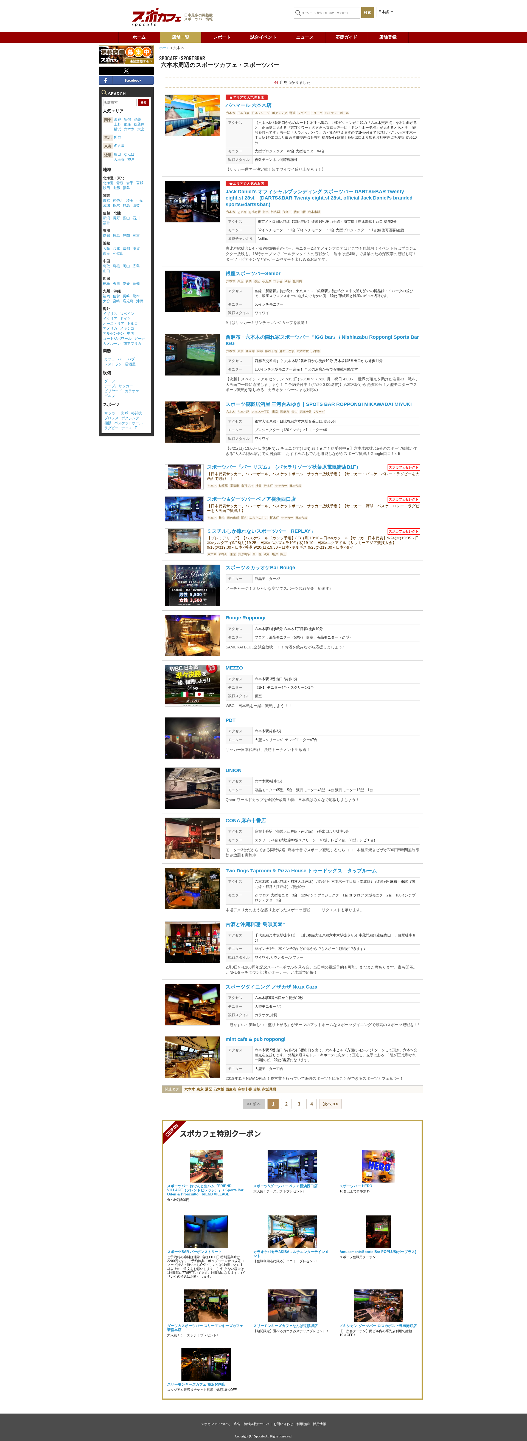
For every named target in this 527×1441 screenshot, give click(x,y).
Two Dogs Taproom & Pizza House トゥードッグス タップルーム (301, 870)
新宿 (127, 119)
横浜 (222, 517)
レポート (222, 37)
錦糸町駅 (244, 554)
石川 (136, 218)
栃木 (116, 205)
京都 (126, 248)
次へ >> (330, 1104)
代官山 (286, 211)
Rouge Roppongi (245, 617)
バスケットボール (337, 113)
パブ (131, 359)
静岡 (126, 235)
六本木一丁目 (261, 411)
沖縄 (139, 301)
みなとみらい (259, 517)
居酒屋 (130, 364)
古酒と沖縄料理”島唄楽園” (255, 924)
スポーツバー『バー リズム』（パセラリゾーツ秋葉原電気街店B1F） (284, 467)
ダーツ (109, 381)
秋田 (106, 188)
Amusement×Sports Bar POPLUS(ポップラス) (378, 1252)
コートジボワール (117, 339)
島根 (116, 266)
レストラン (113, 364)
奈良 (106, 253)
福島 (126, 188)
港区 (257, 281)
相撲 (107, 423)
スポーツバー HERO (356, 1186)
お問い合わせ (283, 1424)
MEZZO (234, 668)
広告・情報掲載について (252, 1424)
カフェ (109, 359)
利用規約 (303, 1424)
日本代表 (243, 113)
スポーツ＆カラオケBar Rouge (260, 567)
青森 (120, 183)
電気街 (234, 485)
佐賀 (116, 296)
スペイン (127, 314)
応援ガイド (346, 37)
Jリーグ (317, 113)
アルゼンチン (113, 333)
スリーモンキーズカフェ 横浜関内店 (196, 1384)
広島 (136, 266)
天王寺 (119, 159)
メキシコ (127, 328)
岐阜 (116, 235)
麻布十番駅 (287, 351)
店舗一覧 (180, 37)
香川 (116, 283)
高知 (136, 283)
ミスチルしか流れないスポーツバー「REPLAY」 (261, 531)
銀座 (240, 281)
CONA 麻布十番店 (246, 820)
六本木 (230, 113)
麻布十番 (271, 351)
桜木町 (274, 517)
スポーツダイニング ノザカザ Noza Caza (271, 987)
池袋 (137, 119)
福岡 (106, 296)
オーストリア (113, 323)
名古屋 (119, 146)
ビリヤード (113, 391)
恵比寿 (241, 211)
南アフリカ (132, 343)
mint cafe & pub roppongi (255, 1039)
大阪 (106, 248)
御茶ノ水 (247, 485)
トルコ (132, 323)
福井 (106, 223)
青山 (294, 411)
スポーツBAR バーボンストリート (194, 1252)
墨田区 (257, 554)
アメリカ (110, 328)
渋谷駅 (275, 211)
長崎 (126, 296)
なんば (129, 154)
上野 (117, 124)
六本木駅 (314, 211)
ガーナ (139, 339)
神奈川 (118, 200)
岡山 (126, 266)
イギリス (110, 314)
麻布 (260, 351)
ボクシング (279, 113)
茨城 (106, 205)
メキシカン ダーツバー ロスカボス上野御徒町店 (378, 1326)
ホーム (139, 37)
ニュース (305, 37)
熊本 (136, 296)
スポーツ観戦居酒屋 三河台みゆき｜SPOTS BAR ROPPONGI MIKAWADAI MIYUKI (319, 404)
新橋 (249, 281)
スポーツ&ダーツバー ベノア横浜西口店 (251, 499)
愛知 (106, 235)
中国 (130, 333)
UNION (234, 770)
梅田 (117, 154)
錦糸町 (223, 554)
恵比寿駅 (255, 211)
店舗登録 (388, 37)
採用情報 (319, 1424)
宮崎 (116, 301)
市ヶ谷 (277, 281)
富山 (126, 218)
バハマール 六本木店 (248, 105)
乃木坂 (315, 351)
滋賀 (136, 248)
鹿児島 (128, 301)
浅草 (267, 554)
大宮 (140, 129)
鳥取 (106, 266)
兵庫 (116, 248)
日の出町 (233, 517)
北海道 (108, 183)
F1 (137, 428)
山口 (106, 271)
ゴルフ (109, 396)
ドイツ (125, 319)
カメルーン (112, 343)
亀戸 (275, 554)
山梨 (136, 205)
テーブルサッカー (118, 386)
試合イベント (263, 37)
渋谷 (266, 211)
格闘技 (136, 413)
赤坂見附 (269, 1089)
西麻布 (250, 351)
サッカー (281, 485)
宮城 (139, 183)
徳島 (106, 283)
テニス (126, 428)
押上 (283, 554)
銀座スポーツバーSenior (253, 273)
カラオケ (132, 391)
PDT (231, 720)
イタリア (110, 319)
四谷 (288, 281)
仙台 (117, 137)
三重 (136, 235)
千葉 (139, 200)
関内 (244, 517)
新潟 (106, 218)
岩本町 (268, 485)
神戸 (130, 159)
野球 (292, 113)
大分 (106, 301)
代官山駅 (300, 211)
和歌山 (118, 253)
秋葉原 (266, 281)
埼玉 (129, 200)
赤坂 (256, 1089)
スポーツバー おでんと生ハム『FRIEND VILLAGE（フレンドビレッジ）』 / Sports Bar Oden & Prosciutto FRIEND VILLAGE (205, 1190)
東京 (240, 351)
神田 (259, 485)
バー (121, 359)
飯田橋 (297, 281)
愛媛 (126, 283)
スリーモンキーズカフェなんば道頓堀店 (285, 1326)
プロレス (111, 418)
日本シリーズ (261, 113)
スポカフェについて (216, 1424)
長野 (116, 218)
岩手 (129, 183)
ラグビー (304, 113)
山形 (116, 188)
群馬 (126, 205)
